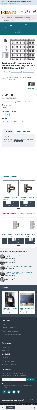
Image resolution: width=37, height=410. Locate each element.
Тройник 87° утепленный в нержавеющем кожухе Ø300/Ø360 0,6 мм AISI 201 (10, 197)
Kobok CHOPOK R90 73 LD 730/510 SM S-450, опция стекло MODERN (10, 308)
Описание (8, 131)
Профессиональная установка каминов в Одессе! (19, 255)
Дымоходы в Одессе (12, 261)
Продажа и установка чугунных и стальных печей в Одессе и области (19, 272)
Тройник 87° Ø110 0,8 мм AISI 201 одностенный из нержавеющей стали (10, 234)
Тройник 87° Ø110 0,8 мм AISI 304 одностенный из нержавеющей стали (27, 234)
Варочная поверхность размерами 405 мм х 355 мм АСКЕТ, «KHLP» (27, 308)
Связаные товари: (9, 176)
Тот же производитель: (27, 213)
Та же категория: (9, 213)
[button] (12, 49)
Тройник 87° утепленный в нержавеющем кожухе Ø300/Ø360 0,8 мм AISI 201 (27, 197)
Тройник (28, 17)
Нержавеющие (19, 17)
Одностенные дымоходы (13, 278)
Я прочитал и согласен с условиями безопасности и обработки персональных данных (19, 385)
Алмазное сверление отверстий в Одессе (19, 266)
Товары (5, 287)
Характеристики (23, 131)
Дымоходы (9, 17)
